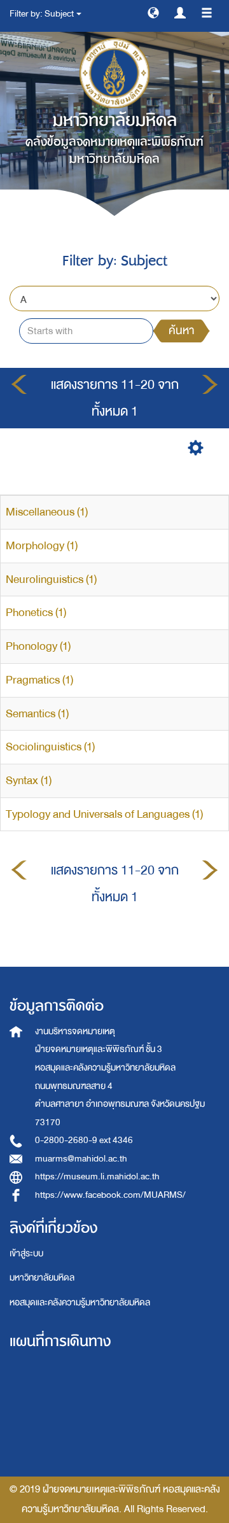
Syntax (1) (29, 780)
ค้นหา (181, 330)
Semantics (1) (37, 714)
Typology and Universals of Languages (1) (104, 814)
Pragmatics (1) (39, 680)
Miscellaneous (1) (47, 512)
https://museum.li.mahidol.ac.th (97, 1176)
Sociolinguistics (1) (50, 747)
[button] (153, 12)
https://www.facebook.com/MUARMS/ (110, 1195)
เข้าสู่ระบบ (26, 1253)
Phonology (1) (38, 646)
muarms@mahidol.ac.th (81, 1159)
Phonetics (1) (36, 612)
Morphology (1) (42, 546)
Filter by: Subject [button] (42, 14)
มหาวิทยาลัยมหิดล (42, 1278)
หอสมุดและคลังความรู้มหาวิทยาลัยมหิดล (80, 1302)
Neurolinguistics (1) (51, 579)
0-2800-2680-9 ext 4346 (84, 1140)
